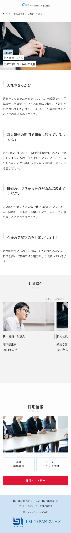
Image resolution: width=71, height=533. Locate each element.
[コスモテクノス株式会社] (35, 5)
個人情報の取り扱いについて (26, 501)
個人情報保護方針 (50, 501)
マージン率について (28, 505)
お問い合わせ (46, 505)
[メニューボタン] (66, 5)
